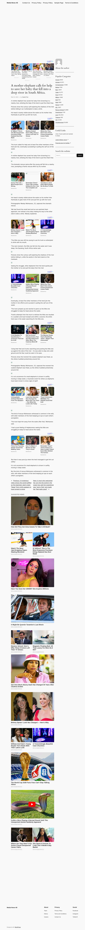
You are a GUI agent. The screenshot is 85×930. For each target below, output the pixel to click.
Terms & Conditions (71, 3)
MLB (56, 100)
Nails (56, 102)
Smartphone (58, 112)
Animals (57, 82)
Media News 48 (12, 3)
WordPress (18, 927)
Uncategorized (59, 122)
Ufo (56, 120)
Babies (57, 87)
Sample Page (58, 3)
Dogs (56, 95)
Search (80, 155)
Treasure (57, 117)
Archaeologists (59, 85)
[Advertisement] (42, 18)
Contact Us (26, 3)
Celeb (57, 92)
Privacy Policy (36, 3)
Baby (56, 89)
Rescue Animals (59, 110)
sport (56, 115)
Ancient (57, 79)
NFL (56, 107)
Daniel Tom (25, 97)
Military (57, 97)
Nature (57, 105)
